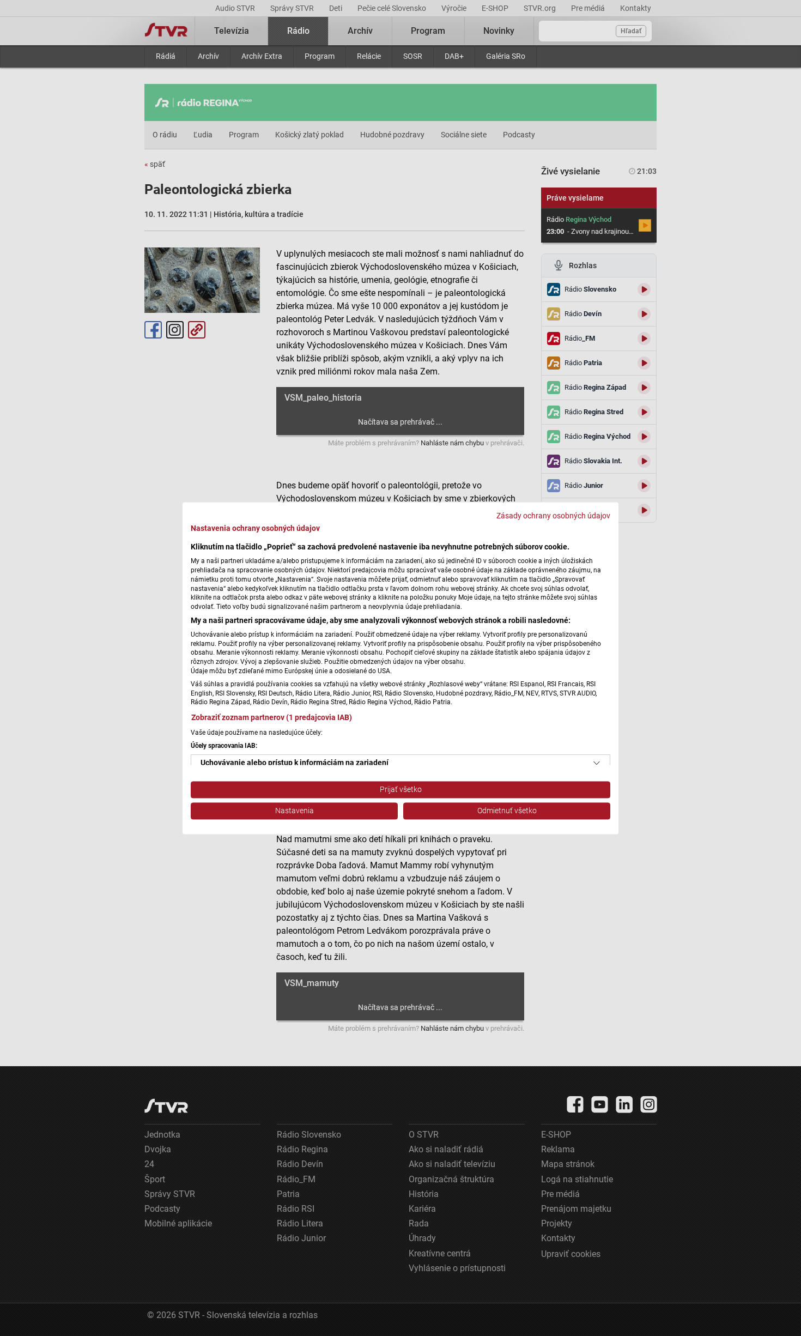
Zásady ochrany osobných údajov (553, 515)
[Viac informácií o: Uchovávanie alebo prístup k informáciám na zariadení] (596, 763)
